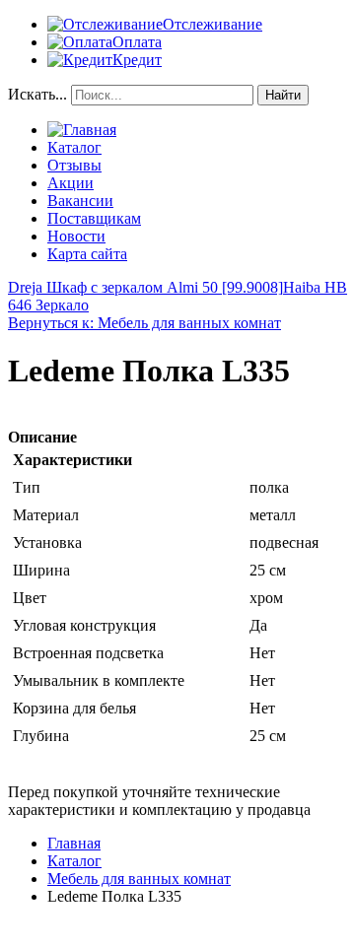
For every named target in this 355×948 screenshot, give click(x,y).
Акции (70, 182)
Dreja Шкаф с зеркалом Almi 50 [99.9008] (145, 287)
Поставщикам (94, 218)
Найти (283, 95)
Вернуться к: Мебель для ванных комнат (144, 322)
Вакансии (80, 200)
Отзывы (74, 165)
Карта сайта (87, 253)
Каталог (74, 147)
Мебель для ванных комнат (139, 878)
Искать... (37, 94)
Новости (76, 236)
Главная (74, 843)
